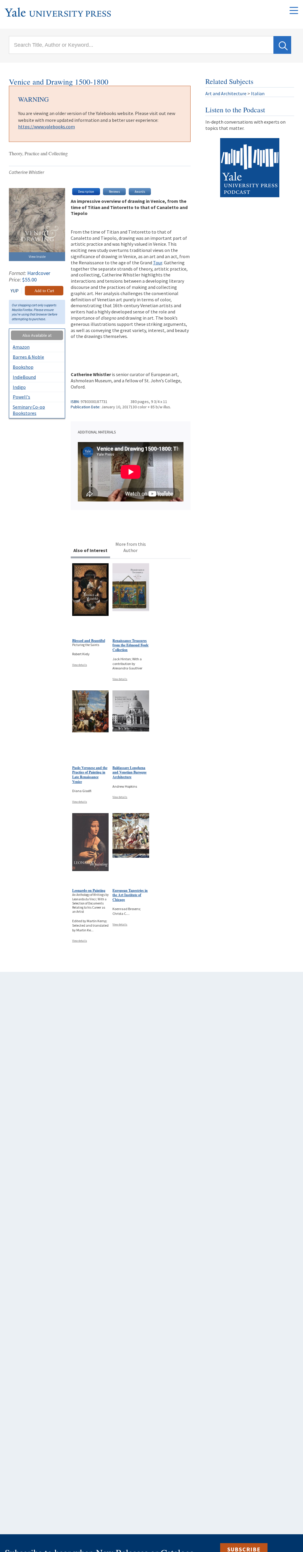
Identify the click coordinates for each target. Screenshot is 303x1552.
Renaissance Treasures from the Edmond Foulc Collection (130, 645)
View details (79, 665)
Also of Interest (90, 550)
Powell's (21, 397)
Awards (140, 192)
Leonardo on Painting (88, 890)
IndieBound (24, 377)
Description (86, 192)
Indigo (19, 387)
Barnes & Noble (28, 357)
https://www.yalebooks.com (46, 127)
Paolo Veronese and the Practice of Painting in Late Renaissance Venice (89, 774)
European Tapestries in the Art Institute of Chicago (130, 895)
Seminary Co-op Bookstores (29, 410)
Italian (258, 93)
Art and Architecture (225, 93)
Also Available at (36, 335)
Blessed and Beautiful (88, 640)
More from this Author (130, 547)
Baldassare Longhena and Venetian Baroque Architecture (129, 772)
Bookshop (23, 367)
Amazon (21, 347)
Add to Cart (44, 290)
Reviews (114, 192)
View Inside (37, 256)
